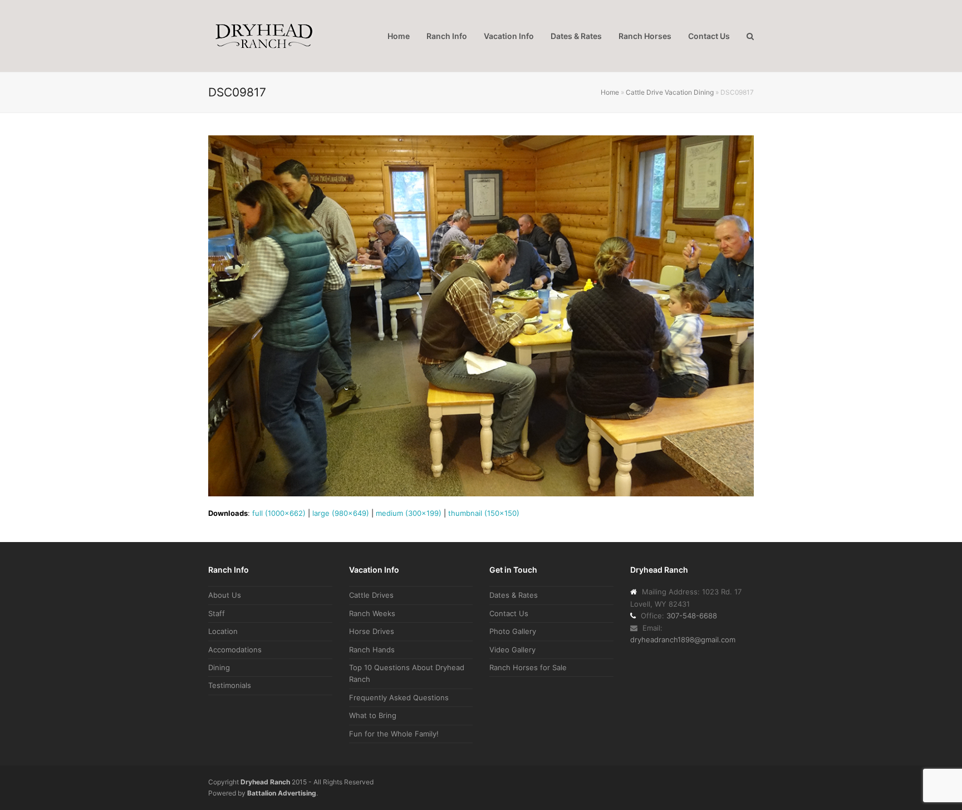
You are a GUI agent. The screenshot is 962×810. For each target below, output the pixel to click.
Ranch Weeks (372, 613)
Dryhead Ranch (265, 782)
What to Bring (372, 715)
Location (223, 631)
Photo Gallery (512, 631)
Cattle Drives (371, 595)
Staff (216, 613)
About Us (224, 595)
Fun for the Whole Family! (394, 733)
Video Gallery (512, 649)
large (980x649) (340, 513)
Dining (219, 667)
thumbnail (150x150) (483, 513)
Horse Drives (371, 631)
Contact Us (508, 613)
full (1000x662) (279, 513)
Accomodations (235, 649)
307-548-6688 (691, 615)
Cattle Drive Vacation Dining (670, 92)
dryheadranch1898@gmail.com (682, 639)
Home (610, 92)
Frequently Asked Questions (399, 697)
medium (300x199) (408, 513)
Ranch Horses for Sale (528, 667)
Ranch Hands (372, 649)
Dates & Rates (513, 595)
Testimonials (229, 685)
